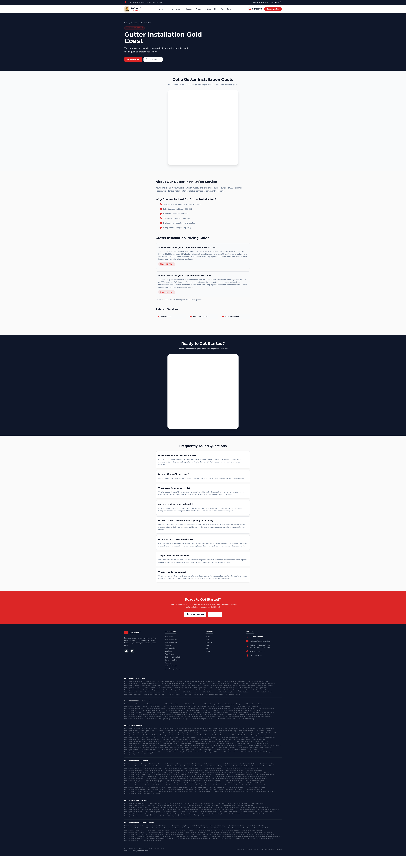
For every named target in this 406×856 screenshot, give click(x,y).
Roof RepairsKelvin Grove (190, 741)
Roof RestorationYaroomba (152, 840)
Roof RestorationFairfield (237, 772)
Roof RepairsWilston (211, 752)
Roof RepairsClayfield (150, 735)
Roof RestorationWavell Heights (161, 791)
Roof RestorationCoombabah (155, 708)
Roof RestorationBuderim (132, 828)
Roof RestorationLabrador (253, 710)
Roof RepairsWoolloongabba (264, 752)
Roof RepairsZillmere (148, 754)
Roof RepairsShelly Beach (197, 814)
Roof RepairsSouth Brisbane (189, 747)
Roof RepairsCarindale (201, 733)
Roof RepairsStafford (262, 747)
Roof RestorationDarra (152, 772)
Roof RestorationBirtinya (218, 826)
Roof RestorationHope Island (215, 710)
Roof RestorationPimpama (153, 716)
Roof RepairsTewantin (258, 814)
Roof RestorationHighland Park (173, 710)
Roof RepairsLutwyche (258, 741)
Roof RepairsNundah (259, 743)
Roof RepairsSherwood (149, 747)
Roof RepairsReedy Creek (189, 692)
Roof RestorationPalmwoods (178, 836)
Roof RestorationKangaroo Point (157, 778)
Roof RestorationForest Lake (178, 774)
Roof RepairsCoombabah (251, 683)
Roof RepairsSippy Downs (217, 814)
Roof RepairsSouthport (244, 692)
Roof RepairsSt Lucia (245, 747)
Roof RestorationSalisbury (193, 785)
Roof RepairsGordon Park (267, 737)
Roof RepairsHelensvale (227, 685)
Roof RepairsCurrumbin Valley (151, 685)
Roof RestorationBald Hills (248, 764)
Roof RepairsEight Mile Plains (239, 735)
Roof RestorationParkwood (133, 716)
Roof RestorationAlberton (132, 704)
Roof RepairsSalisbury (271, 745)
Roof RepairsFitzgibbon (189, 737)
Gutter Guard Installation (173, 657)
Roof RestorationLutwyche (132, 781)
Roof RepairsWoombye (167, 816)
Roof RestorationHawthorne (175, 776)
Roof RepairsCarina (184, 733)
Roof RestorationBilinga (232, 704)
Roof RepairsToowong (131, 752)
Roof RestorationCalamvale (152, 768)
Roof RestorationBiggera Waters (212, 704)
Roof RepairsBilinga (219, 681)
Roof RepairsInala (259, 739)
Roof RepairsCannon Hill (149, 733)
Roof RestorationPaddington (193, 783)
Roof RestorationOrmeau (151, 714)
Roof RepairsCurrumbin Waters (174, 685)
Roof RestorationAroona (158, 826)
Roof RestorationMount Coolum (201, 834)
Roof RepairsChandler (237, 733)
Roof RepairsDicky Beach (211, 805)
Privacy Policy (240, 849)
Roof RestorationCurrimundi (220, 828)
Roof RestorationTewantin (201, 838)
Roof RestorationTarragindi (194, 789)
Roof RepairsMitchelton (183, 743)
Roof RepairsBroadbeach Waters (258, 681)
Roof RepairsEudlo (229, 805)
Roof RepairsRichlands (200, 745)
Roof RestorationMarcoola (174, 832)
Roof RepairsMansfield (165, 743)
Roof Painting (169, 654)
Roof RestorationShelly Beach (133, 838)
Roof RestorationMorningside (254, 781)
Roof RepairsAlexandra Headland (134, 803)
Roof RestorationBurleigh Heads (179, 706)
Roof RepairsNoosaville (208, 812)
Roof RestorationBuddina (256, 826)
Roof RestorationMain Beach (133, 712)
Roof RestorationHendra (195, 776)
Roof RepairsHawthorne (187, 739)
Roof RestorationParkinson (213, 783)
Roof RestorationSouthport (236, 716)
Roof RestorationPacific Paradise (155, 836)
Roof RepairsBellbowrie (266, 728)
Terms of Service (252, 849)
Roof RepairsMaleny (259, 807)
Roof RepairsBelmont (131, 730)
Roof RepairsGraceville (131, 739)
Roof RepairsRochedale (236, 745)
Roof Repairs (169, 636)
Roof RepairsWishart (245, 752)
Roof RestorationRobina (194, 716)
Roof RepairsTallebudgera (132, 694)
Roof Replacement (171, 639)
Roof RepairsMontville (228, 809)
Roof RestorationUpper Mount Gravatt (136, 791)
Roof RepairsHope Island (132, 688)
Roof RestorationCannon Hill (193, 768)
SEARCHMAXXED (142, 851)
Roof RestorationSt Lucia (198, 787)
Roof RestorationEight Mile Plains (193, 772)
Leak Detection (170, 648)
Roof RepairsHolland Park (242, 739)
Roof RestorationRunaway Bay (215, 716)
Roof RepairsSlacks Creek (168, 747)
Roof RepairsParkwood (152, 692)
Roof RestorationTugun (180, 719)
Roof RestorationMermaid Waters (180, 712)
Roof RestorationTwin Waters (222, 838)
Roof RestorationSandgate (213, 785)
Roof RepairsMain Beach (183, 688)
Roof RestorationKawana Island (207, 830)
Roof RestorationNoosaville (133, 836)
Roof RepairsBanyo (249, 728)
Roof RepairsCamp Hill (131, 733)
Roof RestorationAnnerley (192, 764)
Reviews (208, 9)
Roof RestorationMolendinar (241, 712)
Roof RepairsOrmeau (186, 690)
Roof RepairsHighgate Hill (222, 739)
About (208, 639)
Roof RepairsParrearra (267, 812)
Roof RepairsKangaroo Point (153, 741)
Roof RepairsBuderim (257, 803)
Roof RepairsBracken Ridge (167, 730)
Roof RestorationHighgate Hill (215, 776)
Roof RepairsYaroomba (202, 816)
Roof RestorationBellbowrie (133, 766)
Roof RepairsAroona (155, 803)
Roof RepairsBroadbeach (237, 681)
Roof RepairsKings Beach (200, 807)
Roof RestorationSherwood (234, 785)
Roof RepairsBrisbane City (227, 730)
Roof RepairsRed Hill (183, 745)
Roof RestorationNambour (242, 834)
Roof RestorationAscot (211, 764)
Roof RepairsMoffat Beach (209, 809)
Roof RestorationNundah (155, 783)
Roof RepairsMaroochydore (151, 809)
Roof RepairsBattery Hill (172, 803)
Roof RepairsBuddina (240, 803)
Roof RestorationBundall (158, 706)
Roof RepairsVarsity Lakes (214, 694)
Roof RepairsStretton (131, 750)
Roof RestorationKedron (178, 778)
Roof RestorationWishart (241, 791)
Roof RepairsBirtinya (206, 803)
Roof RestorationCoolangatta (133, 708)
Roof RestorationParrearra (199, 836)
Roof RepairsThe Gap (239, 750)
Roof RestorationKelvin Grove (198, 778)
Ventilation (168, 651)
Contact (230, 9)
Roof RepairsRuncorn (254, 745)
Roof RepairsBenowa (182, 681)
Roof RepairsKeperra (225, 741)
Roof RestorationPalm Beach (236, 714)
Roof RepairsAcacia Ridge (132, 728)
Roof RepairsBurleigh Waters (171, 683)
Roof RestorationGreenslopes (133, 776)
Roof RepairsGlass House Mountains (135, 807)
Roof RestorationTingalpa (234, 789)
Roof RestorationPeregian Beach (244, 836)
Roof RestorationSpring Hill (156, 787)
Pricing (198, 9)
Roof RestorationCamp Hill (172, 768)
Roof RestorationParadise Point (258, 714)
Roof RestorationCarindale (252, 768)
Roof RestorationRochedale (154, 785)
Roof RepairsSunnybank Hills (169, 750)
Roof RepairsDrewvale (219, 735)
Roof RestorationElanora (266, 708)
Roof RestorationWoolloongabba (262, 791)
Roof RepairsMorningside (221, 743)
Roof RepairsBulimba (246, 730)
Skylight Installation (171, 660)
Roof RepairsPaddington (147, 745)
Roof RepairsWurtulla (185, 816)
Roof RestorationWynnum (132, 793)
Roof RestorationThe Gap (214, 789)
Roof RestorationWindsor (222, 791)
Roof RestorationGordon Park (244, 774)
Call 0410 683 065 (195, 614)
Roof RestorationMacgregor (153, 781)
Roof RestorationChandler (153, 770)
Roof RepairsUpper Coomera (193, 694)
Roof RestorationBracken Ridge (194, 766)
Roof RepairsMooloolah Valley (267, 809)
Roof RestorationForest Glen (133, 830)
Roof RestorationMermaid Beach (156, 712)
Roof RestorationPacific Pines (213, 714)
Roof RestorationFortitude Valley (201, 774)
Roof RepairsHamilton (169, 739)
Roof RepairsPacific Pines (241, 690)
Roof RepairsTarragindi (221, 750)
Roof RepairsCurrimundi (192, 805)
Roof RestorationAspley (229, 764)
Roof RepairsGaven (210, 685)
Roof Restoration (171, 642)
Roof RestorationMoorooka (233, 781)
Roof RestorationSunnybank (256, 787)
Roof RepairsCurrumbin (131, 685)
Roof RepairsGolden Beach (159, 807)
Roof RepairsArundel (148, 681)
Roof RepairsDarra (203, 735)
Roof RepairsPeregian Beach (154, 814)
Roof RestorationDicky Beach (241, 828)
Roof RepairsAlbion (150, 728)
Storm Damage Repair (172, 669)
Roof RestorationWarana (242, 838)
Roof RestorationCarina (233, 768)
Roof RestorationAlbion (154, 764)
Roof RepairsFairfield (131, 737)
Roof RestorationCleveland (254, 770)
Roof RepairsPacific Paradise (228, 812)
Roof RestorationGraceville (265, 774)
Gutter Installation (145, 23)
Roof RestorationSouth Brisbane (134, 787)
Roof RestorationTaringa (175, 789)
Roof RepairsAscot (200, 728)
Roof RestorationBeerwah (199, 826)
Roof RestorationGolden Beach (184, 830)
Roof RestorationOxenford (192, 714)
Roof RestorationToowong (254, 789)
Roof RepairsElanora (193, 685)
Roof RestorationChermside (214, 770)
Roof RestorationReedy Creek (174, 716)
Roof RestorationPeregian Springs (269, 836)
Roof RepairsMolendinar (132, 690)
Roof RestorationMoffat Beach (262, 832)
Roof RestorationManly (173, 781)
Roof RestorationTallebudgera (134, 719)
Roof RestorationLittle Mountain (134, 832)
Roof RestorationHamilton (155, 776)
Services (161, 9)
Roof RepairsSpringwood (227, 747)
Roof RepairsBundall (130, 683)
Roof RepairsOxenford (222, 690)
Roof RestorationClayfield (234, 770)
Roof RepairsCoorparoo (186, 735)
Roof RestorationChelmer (194, 770)
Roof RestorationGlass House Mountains (158, 830)
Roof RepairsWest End (195, 752)
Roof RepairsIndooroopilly (132, 741)
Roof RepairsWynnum (131, 754)
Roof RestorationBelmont (153, 766)
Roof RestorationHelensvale (151, 710)
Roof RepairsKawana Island (180, 807)
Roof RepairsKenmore (209, 741)
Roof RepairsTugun (175, 694)
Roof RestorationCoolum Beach (198, 828)
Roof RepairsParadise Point (133, 692)
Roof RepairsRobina (207, 692)
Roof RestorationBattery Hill (178, 826)
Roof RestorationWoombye (262, 838)
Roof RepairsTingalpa (256, 750)
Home (126, 23)
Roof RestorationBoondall (173, 766)
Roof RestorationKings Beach (230, 830)
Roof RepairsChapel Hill (255, 733)
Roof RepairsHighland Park (246, 685)
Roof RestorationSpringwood (177, 787)
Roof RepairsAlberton (131, 681)
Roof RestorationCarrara (224, 706)
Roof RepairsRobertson (218, 745)
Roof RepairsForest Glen (246, 805)
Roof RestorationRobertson (133, 785)
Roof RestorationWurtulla (132, 840)
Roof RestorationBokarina (237, 826)
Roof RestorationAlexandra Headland (136, 826)
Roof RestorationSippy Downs (156, 838)
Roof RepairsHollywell (265, 685)
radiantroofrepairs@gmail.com (260, 641)
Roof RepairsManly (149, 743)
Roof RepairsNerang (169, 690)
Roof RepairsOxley (130, 745)
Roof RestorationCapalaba (213, 768)
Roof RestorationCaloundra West (174, 828)
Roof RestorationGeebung (223, 774)
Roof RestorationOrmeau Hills (171, 714)
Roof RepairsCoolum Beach (173, 805)
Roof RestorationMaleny (155, 832)
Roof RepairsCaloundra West (151, 805)
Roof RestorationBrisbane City (262, 766)
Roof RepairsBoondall (148, 730)
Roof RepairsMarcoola (131, 809)
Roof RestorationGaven (131, 710)
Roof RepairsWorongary (233, 694)
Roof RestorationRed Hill (233, 783)
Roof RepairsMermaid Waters (225, 688)
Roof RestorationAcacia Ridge (133, 764)
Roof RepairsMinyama (191, 809)
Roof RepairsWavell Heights (175, 752)
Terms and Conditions (267, 849)
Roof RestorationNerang (132, 714)
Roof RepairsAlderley (167, 728)
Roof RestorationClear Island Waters (247, 706)
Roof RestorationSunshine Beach (179, 838)
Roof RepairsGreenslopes (150, 739)
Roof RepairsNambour (170, 812)
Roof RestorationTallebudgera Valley (158, 719)
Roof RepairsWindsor (228, 752)
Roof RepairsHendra (204, 739)
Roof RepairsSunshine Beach (238, 814)
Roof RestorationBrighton (241, 766)
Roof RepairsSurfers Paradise (264, 692)
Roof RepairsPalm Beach (261, 690)
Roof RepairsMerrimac (245, 688)
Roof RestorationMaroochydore (196, 832)
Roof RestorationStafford (217, 787)
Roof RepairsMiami (261, 688)
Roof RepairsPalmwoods (249, 812)
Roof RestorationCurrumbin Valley (219, 708)
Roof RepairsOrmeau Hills (204, 690)
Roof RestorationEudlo (261, 828)
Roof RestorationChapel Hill (174, 770)
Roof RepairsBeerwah (190, 803)
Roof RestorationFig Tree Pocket (134, 774)
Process (189, 9)
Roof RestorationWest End (183, 791)
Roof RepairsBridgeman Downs (189, 730)
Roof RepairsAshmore (165, 681)
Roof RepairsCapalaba (168, 733)
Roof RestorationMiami (221, 712)
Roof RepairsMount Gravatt (241, 743)
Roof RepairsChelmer (273, 733)
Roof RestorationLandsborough (252, 830)
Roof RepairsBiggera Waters (201, 681)
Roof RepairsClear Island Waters (210, 683)
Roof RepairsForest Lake (208, 737)
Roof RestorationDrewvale (171, 772)
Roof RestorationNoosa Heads (264, 834)
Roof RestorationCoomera (176, 708)
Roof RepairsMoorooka (202, 743)
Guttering (168, 645)
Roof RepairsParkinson (166, 745)
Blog (215, 9)
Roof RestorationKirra (235, 710)
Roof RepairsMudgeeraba (151, 690)
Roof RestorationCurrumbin (196, 708)
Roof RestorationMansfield (192, 781)
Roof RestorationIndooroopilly (133, 778)
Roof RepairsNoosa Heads (189, 812)
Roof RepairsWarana (150, 816)
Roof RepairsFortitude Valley (229, 737)
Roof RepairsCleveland (167, 735)
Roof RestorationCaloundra (152, 828)
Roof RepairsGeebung (248, 737)
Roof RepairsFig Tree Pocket (169, 737)
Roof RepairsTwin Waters (132, 816)
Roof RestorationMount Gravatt (134, 783)
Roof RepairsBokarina (224, 803)
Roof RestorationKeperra (239, 778)
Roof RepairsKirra (149, 688)
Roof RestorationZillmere (152, 793)
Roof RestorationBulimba (132, 768)
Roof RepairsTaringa (204, 750)
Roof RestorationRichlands (253, 783)
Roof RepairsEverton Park (259, 735)
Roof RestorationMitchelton (212, 781)
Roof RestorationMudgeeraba (262, 712)
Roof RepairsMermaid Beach (203, 688)
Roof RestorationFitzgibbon (157, 774)
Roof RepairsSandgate (131, 747)
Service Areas (176, 9)
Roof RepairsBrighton (209, 730)
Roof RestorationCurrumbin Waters (244, 708)
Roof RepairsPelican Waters (133, 814)
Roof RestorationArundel (151, 704)
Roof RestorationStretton (236, 787)
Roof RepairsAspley (215, 728)
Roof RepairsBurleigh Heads (150, 683)
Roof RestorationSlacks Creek (255, 785)
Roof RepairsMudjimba (152, 812)
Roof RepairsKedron (172, 741)
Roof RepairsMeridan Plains (171, 809)
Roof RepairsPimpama (170, 692)
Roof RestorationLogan (257, 778)
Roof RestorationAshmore (171, 704)
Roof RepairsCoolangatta (231, 683)
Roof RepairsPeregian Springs (176, 814)
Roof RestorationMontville (132, 834)
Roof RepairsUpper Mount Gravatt (152, 752)
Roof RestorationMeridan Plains (220, 832)
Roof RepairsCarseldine (219, 733)
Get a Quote (276, 2)
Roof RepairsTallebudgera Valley (154, 694)
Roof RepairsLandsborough (220, 807)
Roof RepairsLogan (242, 741)
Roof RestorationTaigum (156, 789)
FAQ (222, 9)
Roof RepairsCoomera (269, 683)
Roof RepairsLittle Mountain (241, 807)
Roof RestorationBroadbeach (253, 704)
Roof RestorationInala (257, 776)
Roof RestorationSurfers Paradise (259, 716)
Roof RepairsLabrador (165, 688)
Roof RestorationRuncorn (174, 785)
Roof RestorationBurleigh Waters (203, 706)
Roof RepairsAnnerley (184, 728)
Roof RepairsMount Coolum (133, 812)
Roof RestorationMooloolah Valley (176, 834)
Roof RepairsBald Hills (232, 728)
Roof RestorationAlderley (173, 764)
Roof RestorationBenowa (190, 704)
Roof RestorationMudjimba (222, 834)
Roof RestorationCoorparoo (133, 772)
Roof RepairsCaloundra (131, 805)
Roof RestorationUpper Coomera (201, 719)
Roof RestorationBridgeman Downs (218, 766)
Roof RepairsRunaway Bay (225, 692)
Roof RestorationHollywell (195, 710)
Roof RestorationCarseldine (133, 770)
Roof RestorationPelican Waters (221, 836)
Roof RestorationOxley (173, 783)
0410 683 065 (153, 59)
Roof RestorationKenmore (219, 778)
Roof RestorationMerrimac (202, 712)
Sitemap (279, 849)
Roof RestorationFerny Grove (257, 772)
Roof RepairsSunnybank (148, 750)
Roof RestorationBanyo (267, 764)
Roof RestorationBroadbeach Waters (135, 706)
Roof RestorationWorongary (247, 719)
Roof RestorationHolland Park (237, 776)
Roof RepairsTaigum (187, 750)
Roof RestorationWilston (202, 791)
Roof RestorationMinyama (241, 832)
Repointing (168, 663)
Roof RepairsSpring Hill (208, 747)
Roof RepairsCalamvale (263, 730)
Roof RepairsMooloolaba (247, 809)
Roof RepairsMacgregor (132, 743)
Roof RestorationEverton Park (216, 772)
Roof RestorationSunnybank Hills (134, 789)
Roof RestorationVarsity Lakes (225, 719)
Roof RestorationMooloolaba (153, 834)
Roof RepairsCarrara (189, 683)
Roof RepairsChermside (132, 735)
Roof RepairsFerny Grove (149, 737)
